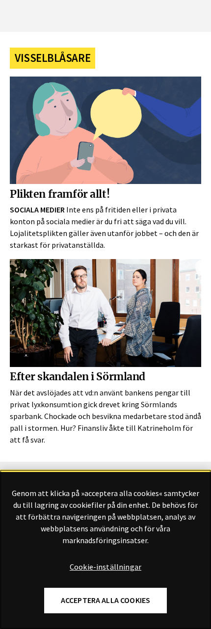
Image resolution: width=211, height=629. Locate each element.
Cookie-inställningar (105, 567)
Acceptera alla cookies (106, 600)
